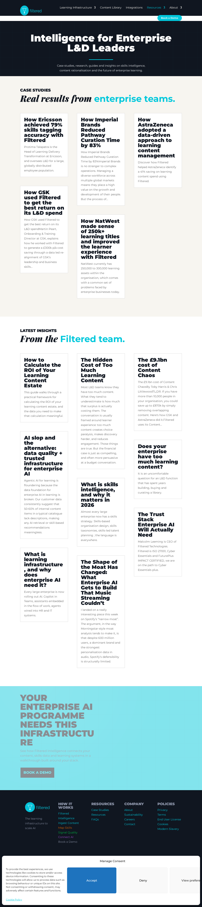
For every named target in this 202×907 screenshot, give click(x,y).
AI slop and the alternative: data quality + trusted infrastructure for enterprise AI (43, 456)
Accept (91, 880)
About (173, 7)
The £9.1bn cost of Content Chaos (152, 367)
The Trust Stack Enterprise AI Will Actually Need (156, 524)
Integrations (134, 7)
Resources (154, 7)
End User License (169, 819)
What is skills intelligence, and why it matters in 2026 (99, 494)
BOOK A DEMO (37, 772)
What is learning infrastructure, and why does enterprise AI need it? (43, 569)
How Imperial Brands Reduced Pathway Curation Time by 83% (100, 132)
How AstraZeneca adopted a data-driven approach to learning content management (156, 137)
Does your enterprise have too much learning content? (158, 456)
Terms (161, 814)
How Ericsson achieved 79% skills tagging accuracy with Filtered (43, 129)
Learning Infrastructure (76, 7)
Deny (143, 880)
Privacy (162, 810)
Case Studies (100, 810)
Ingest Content (68, 823)
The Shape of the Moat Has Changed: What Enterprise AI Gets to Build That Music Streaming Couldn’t (99, 582)
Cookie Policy (14, 899)
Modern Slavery (168, 829)
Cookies (162, 824)
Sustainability (133, 814)
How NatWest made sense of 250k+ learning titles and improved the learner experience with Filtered (100, 239)
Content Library (111, 7)
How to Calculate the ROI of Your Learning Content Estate (42, 373)
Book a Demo (169, 17)
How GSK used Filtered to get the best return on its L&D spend (44, 202)
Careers (129, 819)
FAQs (95, 819)
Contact (129, 824)
